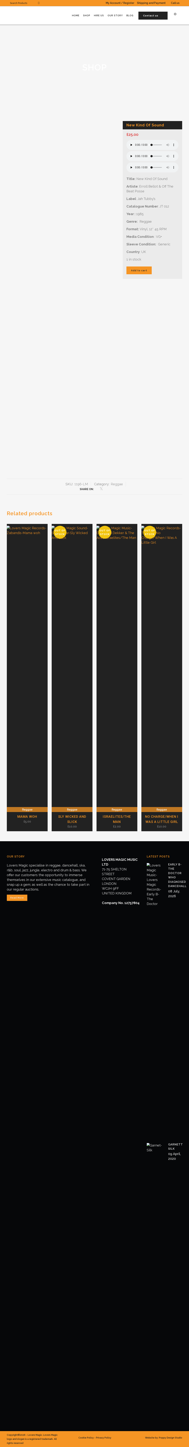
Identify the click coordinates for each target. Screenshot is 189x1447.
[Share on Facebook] (96, 489)
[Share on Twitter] (101, 489)
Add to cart (139, 270)
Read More (17, 897)
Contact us (150, 15)
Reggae (117, 484)
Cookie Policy (86, 1437)
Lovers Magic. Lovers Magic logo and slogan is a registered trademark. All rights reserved (32, 1439)
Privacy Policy (103, 1437)
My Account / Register (120, 2)
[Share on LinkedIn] (106, 489)
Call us (174, 2)
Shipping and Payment (151, 2)
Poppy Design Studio (170, 1437)
